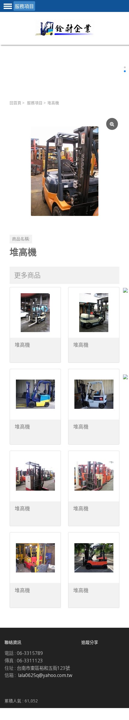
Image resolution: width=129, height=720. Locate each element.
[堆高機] (64, 171)
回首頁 (15, 102)
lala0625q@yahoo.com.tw (45, 675)
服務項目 (35, 102)
